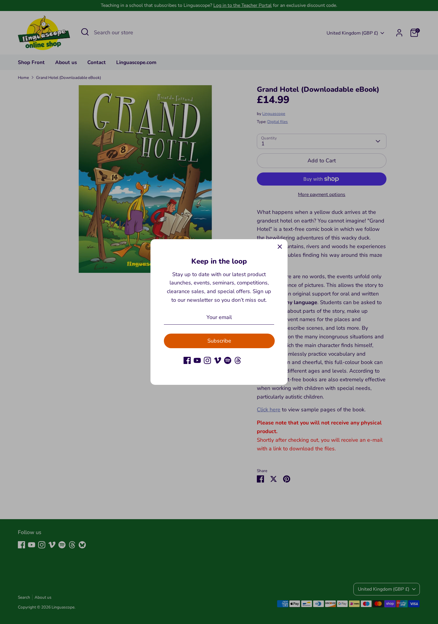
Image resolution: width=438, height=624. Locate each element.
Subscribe (219, 340)
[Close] (279, 246)
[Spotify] (227, 360)
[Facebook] (187, 360)
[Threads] (237, 360)
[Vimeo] (217, 360)
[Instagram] (207, 360)
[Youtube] (197, 360)
